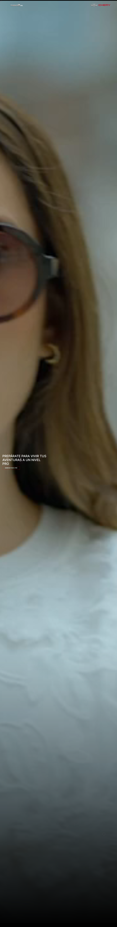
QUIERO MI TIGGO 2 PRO (11, 469)
